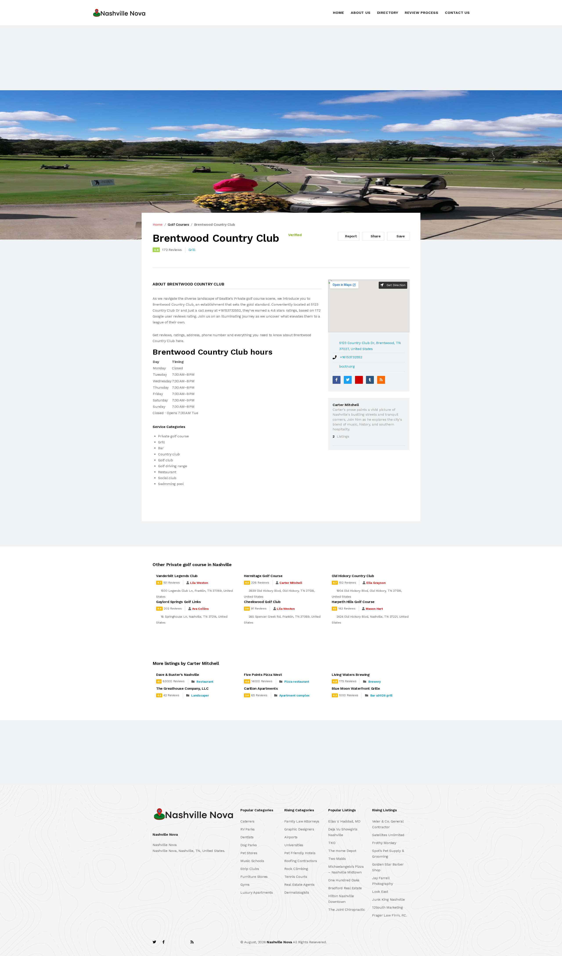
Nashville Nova (279, 942)
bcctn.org (347, 366)
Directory (387, 13)
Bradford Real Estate (345, 888)
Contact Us (457, 13)
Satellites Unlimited (388, 835)
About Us (360, 13)
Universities (293, 845)
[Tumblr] (370, 380)
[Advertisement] (131, 57)
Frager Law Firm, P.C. (389, 915)
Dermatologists (296, 892)
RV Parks (247, 829)
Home (338, 13)
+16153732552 (351, 357)
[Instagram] (182, 942)
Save (400, 236)
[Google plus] (359, 380)
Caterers (247, 821)
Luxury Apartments (256, 892)
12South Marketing (387, 907)
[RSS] (381, 380)
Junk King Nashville (388, 899)
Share (375, 236)
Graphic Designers (299, 829)
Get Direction (395, 285)
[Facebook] (336, 380)
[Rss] (192, 942)
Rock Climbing (296, 869)
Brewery (374, 681)
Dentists (247, 837)
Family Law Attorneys (301, 821)
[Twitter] (348, 380)
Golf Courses (178, 224)
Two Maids (337, 859)
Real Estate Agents (299, 884)
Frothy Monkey (384, 843)
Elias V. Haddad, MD (344, 821)
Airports (290, 837)
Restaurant (204, 681)
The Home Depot (342, 851)
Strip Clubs (249, 869)
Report (350, 236)
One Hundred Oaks (343, 880)
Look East (380, 891)
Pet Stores (248, 853)
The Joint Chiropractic (346, 909)
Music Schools (252, 861)
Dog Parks (248, 845)
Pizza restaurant (296, 681)
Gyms (245, 884)
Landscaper (200, 695)
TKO (331, 843)
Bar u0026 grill (381, 695)
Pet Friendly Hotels (299, 853)
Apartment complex (294, 695)
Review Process (421, 13)
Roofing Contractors (300, 861)
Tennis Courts (295, 877)
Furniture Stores (254, 877)
